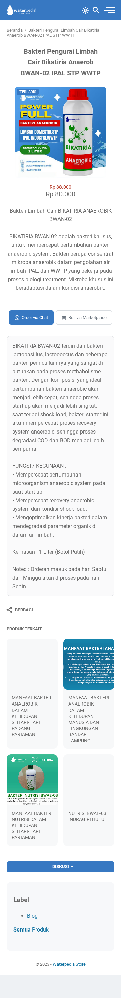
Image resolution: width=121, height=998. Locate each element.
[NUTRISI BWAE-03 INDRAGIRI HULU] (88, 779)
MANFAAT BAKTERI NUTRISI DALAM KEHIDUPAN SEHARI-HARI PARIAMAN (32, 826)
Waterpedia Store (69, 964)
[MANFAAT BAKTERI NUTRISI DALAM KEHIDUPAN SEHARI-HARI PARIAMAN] (32, 779)
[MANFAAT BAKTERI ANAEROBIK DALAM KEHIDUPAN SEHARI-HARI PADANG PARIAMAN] (32, 664)
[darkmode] (85, 10)
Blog (32, 916)
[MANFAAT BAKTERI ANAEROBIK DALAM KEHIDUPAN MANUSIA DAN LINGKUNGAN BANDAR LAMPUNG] (88, 664)
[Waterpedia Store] (21, 10)
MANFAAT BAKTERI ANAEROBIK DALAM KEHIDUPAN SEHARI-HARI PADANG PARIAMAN (32, 716)
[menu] (109, 10)
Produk (31, 929)
